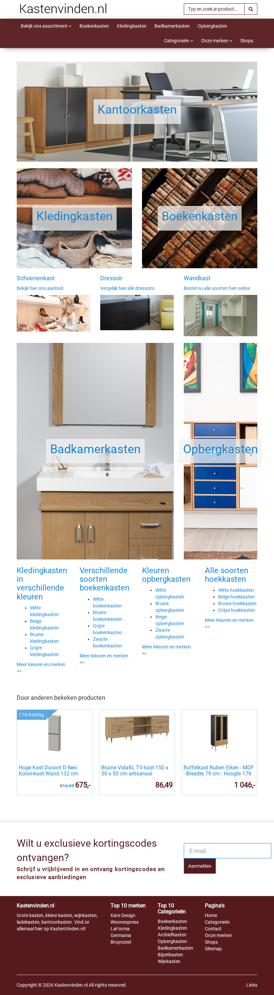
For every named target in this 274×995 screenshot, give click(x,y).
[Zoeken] (250, 9)
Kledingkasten (131, 26)
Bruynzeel (121, 942)
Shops (246, 40)
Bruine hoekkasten (237, 603)
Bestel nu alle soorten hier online (217, 288)
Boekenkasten (94, 26)
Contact (213, 928)
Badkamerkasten (172, 26)
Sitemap (213, 948)
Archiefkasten (172, 934)
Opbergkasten (212, 26)
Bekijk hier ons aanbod (40, 288)
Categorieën (177, 40)
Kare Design (123, 915)
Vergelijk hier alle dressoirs (127, 288)
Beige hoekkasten (236, 596)
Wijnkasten (169, 961)
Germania (121, 935)
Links (251, 985)
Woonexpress (125, 922)
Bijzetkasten (170, 954)
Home (211, 915)
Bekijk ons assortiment (44, 26)
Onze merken (215, 40)
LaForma (120, 928)
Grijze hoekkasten (236, 610)
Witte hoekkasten (236, 590)
